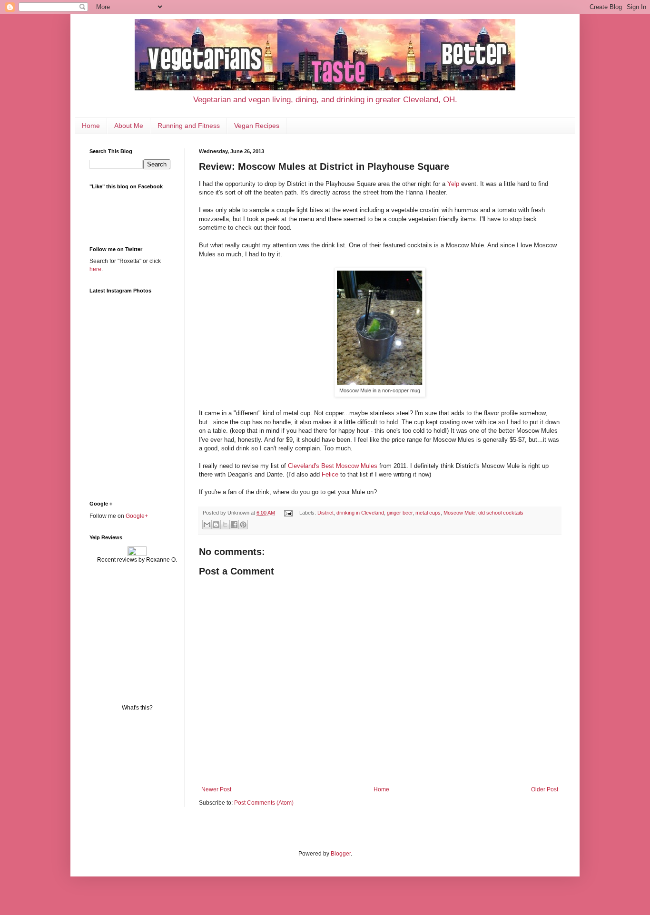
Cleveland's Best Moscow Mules (332, 465)
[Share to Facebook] (234, 524)
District (325, 513)
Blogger (341, 853)
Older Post (544, 789)
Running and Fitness (189, 125)
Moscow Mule (459, 513)
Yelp (453, 183)
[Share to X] (225, 524)
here (95, 269)
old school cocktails (500, 513)
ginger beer (400, 513)
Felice (330, 474)
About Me (128, 125)
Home (91, 125)
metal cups (428, 513)
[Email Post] (288, 513)
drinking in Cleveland (360, 513)
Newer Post (216, 789)
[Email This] (207, 524)
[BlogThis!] (216, 524)
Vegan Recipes (256, 125)
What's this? (137, 707)
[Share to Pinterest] (243, 524)
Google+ (137, 516)
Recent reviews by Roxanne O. (137, 559)
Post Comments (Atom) (264, 802)
